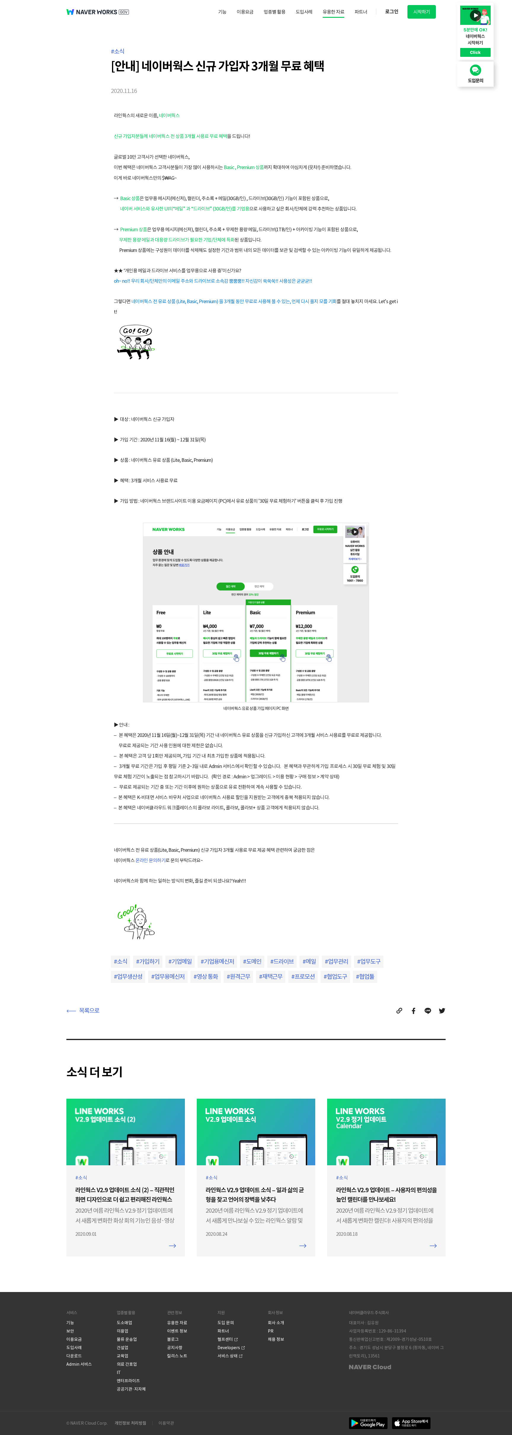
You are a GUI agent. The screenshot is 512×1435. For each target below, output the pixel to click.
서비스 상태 (227, 1356)
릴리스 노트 (177, 1356)
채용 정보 (276, 1339)
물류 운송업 (127, 1339)
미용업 (122, 1331)
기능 (222, 12)
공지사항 (175, 1347)
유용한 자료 (333, 12)
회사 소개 (276, 1322)
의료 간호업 (127, 1364)
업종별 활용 (274, 12)
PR (270, 1331)
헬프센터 (225, 1339)
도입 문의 (225, 1322)
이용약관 (166, 1423)
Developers (228, 1347)
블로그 (173, 1339)
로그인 (392, 12)
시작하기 (421, 12)
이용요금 (245, 12)
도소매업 (124, 1322)
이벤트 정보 (177, 1331)
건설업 (122, 1347)
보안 (70, 1331)
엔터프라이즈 (128, 1380)
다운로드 (74, 1356)
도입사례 (304, 12)
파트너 (361, 12)
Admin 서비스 (79, 1364)
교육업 (122, 1356)
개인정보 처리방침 (130, 1423)
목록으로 (89, 1011)
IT (119, 1372)
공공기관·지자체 (131, 1389)
